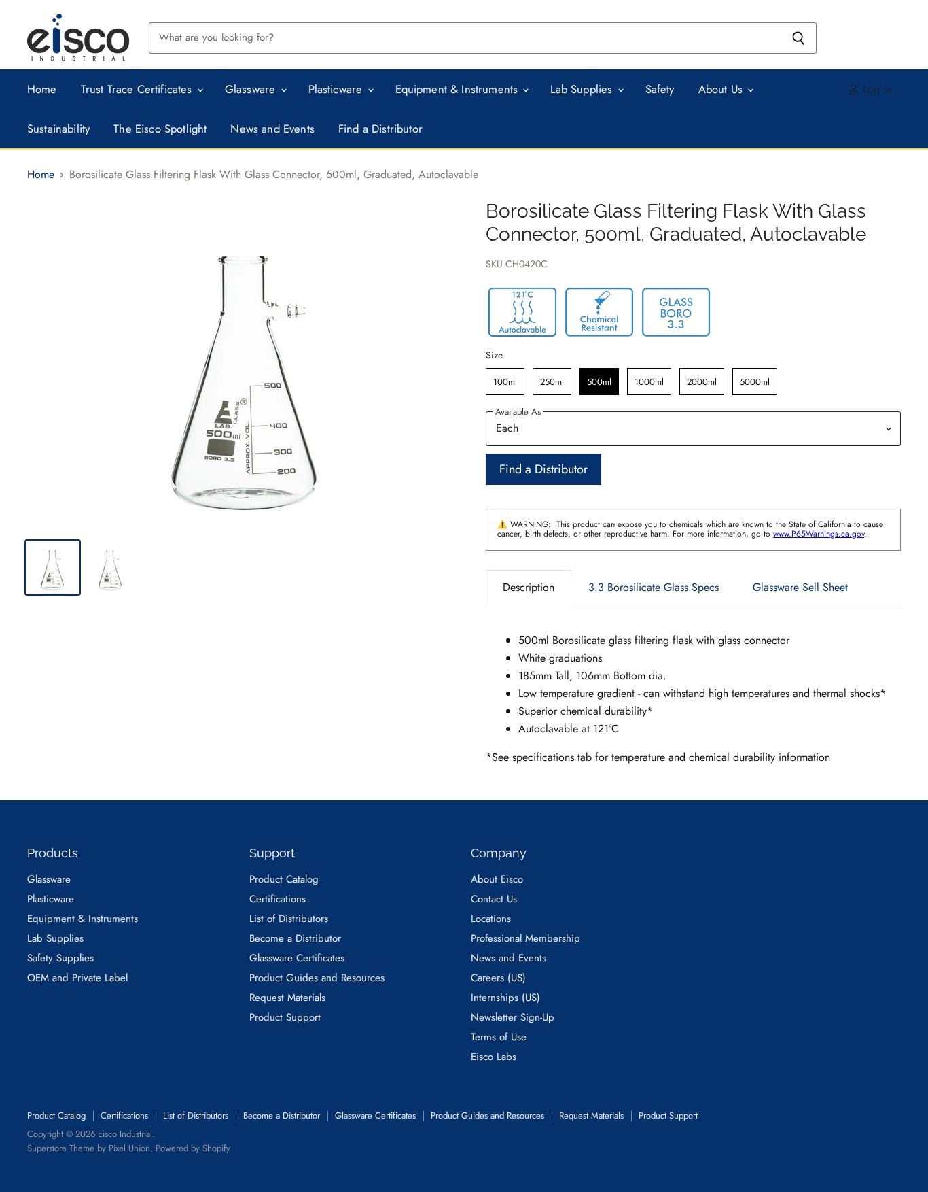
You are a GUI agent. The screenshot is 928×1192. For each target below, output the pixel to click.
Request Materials (287, 997)
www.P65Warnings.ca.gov (818, 534)
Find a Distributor (380, 128)
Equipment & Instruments (458, 89)
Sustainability (58, 128)
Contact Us (494, 898)
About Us (722, 89)
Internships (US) (505, 997)
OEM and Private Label (77, 977)
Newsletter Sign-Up (512, 1017)
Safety (660, 89)
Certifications (277, 898)
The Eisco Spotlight (160, 128)
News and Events (272, 128)
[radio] (505, 381)
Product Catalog (284, 879)
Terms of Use (499, 1036)
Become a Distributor (295, 938)
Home (42, 89)
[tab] (528, 587)
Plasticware (337, 89)
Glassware (252, 89)
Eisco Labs (493, 1056)
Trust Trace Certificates (138, 89)
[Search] (799, 38)
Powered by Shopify (193, 1148)
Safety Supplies (60, 958)
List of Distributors (288, 918)
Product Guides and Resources (317, 977)
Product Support (285, 1017)
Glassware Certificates (296, 958)
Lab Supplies (582, 89)
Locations (491, 918)
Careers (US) (498, 977)
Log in (876, 89)
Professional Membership (525, 938)
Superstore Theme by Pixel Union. (90, 1148)
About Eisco (497, 879)
